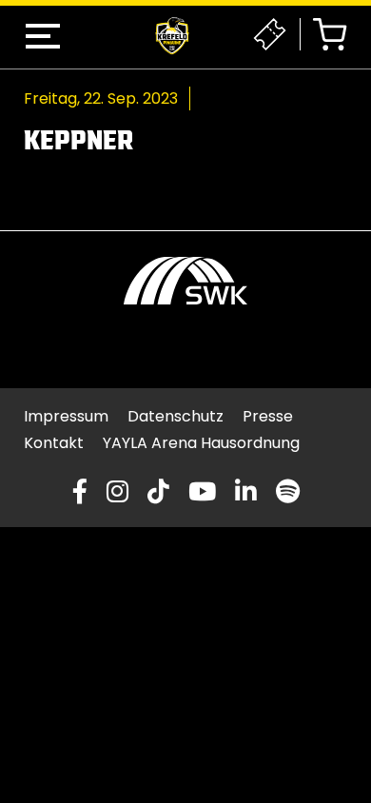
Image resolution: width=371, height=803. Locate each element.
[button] (43, 36)
